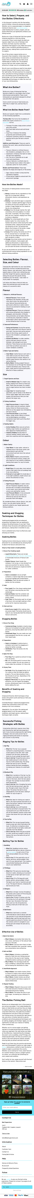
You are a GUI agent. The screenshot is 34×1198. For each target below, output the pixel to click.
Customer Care (6, 1149)
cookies (8, 1179)
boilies (4, 1047)
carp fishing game (22, 28)
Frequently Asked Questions (10, 1168)
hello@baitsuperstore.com (10, 1138)
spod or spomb (11, 852)
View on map (6, 1133)
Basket (24, 4)
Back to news (28, 1066)
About (4, 1146)
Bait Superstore (6, 4)
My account (27, 4)
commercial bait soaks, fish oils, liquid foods (18, 556)
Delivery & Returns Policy (10, 1163)
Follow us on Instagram (18, 1097)
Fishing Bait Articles (8, 1154)
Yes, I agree (6, 1187)
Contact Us (5, 1152)
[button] (17, 10)
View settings (17, 1190)
